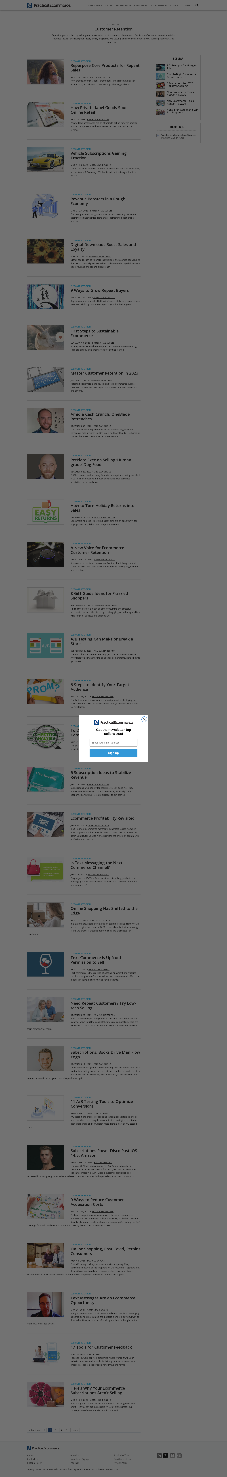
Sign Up (113, 753)
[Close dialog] (144, 719)
